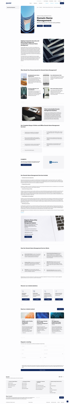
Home (37, 7)
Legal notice (62, 402)
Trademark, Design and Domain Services (48, 7)
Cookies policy (48, 402)
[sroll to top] (67, 401)
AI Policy (58, 402)
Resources (52, 3)
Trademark (40, 7)
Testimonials (57, 3)
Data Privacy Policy (53, 402)
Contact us (22, 212)
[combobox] (53, 354)
